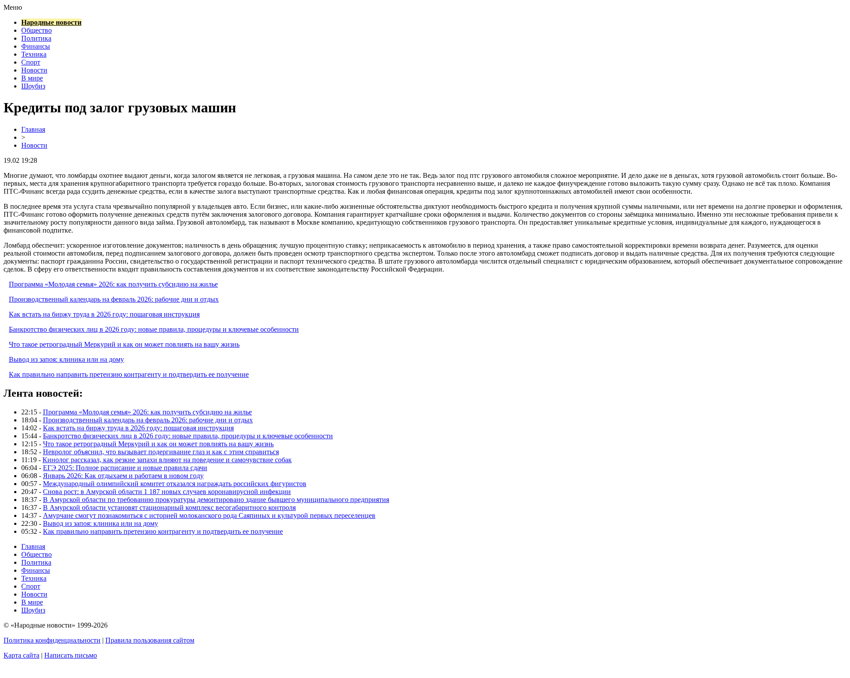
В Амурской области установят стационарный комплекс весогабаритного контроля (169, 507)
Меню (13, 7)
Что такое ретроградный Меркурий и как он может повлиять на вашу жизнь (124, 344)
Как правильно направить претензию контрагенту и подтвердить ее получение (129, 374)
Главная (33, 129)
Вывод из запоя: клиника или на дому (66, 359)
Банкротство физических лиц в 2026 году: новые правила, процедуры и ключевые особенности (154, 329)
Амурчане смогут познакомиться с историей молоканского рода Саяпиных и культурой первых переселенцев (209, 515)
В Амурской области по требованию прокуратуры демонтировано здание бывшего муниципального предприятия (216, 499)
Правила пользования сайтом (149, 640)
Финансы (35, 46)
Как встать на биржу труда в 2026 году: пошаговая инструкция (104, 314)
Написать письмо (70, 655)
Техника (33, 54)
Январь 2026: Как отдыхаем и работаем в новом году (123, 475)
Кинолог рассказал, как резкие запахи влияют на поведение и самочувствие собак (167, 459)
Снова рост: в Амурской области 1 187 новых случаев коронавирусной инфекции (167, 491)
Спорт (30, 62)
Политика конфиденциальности (52, 640)
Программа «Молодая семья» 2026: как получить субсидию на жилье (113, 284)
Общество (36, 30)
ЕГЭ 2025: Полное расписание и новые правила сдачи (125, 467)
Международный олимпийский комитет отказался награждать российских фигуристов (174, 483)
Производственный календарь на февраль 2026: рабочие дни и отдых (114, 299)
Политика (36, 38)
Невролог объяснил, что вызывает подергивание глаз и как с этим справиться (161, 452)
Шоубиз (33, 86)
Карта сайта (21, 655)
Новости (34, 70)
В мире (32, 78)
